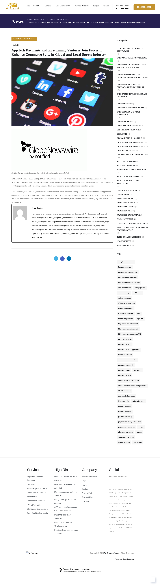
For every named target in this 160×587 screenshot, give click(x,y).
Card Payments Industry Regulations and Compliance (130, 85)
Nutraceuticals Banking (128, 176)
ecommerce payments (125, 313)
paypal (141, 427)
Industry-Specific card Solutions (133, 154)
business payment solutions (127, 272)
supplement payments (126, 437)
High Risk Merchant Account (130, 142)
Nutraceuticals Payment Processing (128, 182)
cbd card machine (124, 298)
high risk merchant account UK (129, 334)
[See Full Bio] (43, 238)
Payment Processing (126, 203)
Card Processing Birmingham (131, 108)
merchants (137, 370)
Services (48, 6)
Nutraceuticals (123, 401)
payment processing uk (126, 427)
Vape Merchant (124, 245)
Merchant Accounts (126, 161)
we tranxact (138, 442)
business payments (124, 267)
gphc (139, 313)
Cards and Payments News (129, 126)
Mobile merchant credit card (128, 380)
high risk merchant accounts (131, 146)
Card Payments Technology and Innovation (132, 95)
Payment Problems (82, 6)
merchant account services (127, 360)
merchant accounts (125, 355)
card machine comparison (127, 277)
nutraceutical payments (126, 396)
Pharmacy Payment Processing (131, 223)
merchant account (124, 344)
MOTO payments (124, 391)
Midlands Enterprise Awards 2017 (132, 170)
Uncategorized (124, 241)
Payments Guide (124, 211)
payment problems (125, 198)
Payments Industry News (58, 20)
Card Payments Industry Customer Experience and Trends (132, 76)
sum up (139, 432)
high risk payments (125, 339)
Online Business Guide (127, 190)
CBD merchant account (126, 303)
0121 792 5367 (122, 8)
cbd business (137, 293)
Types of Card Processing (129, 237)
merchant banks (124, 370)
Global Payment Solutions (129, 138)
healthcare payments (125, 319)
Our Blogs (39, 20)
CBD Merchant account (128, 130)
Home (28, 6)
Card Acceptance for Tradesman (132, 58)
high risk (140, 319)
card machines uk (124, 288)
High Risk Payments (126, 150)
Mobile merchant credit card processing (132, 386)
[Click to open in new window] (56, 258)
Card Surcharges (125, 122)
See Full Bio (37, 237)
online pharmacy (138, 401)
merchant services (124, 375)
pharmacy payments (125, 432)
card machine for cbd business (129, 282)
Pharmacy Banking (126, 219)
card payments (140, 288)
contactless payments (125, 308)
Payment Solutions (126, 207)
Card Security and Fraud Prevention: (128, 113)
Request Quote (144, 7)
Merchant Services (126, 165)
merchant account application (129, 349)
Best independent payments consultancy (130, 49)
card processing (123, 293)
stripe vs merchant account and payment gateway (132, 228)
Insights (96, 6)
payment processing (125, 417)
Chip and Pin (122, 134)
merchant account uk (125, 365)
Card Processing (125, 104)
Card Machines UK (63, 6)
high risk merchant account (128, 324)
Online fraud (123, 194)
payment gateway (124, 406)
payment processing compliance (129, 422)
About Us (36, 6)
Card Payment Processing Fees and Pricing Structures (131, 66)
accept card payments (126, 262)
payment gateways (124, 411)
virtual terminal (124, 442)
